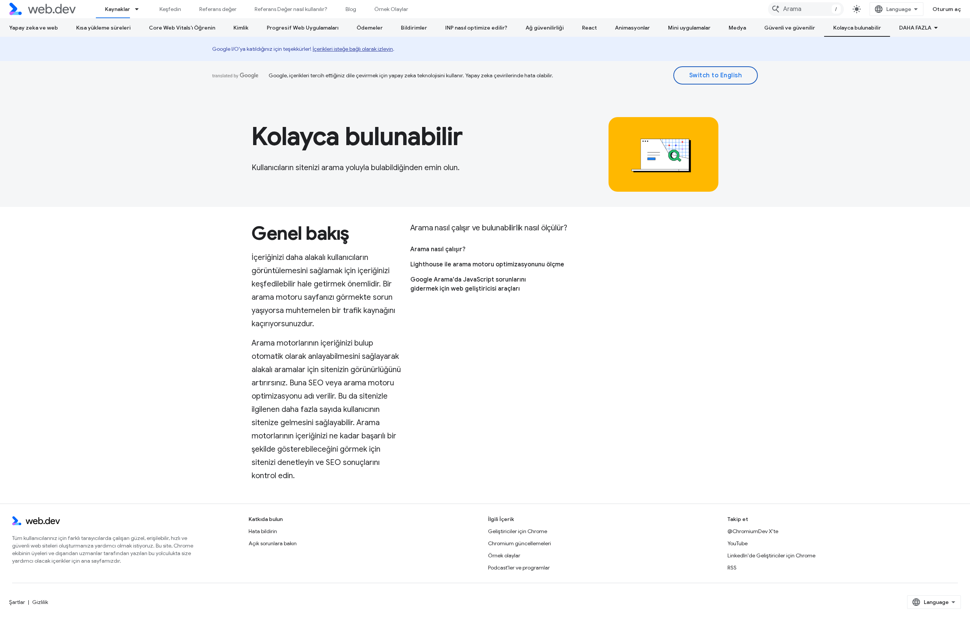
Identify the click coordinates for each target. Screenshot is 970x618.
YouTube (738, 543)
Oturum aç (946, 9)
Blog (351, 9)
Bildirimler (414, 27)
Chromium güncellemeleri (519, 543)
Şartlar (17, 602)
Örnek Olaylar (391, 9)
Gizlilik (40, 602)
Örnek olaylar (504, 555)
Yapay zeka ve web (33, 27)
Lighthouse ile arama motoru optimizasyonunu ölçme (487, 264)
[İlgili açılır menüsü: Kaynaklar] (140, 9)
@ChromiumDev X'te (753, 531)
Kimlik (241, 27)
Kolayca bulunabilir (857, 27)
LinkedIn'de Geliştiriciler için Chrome (771, 555)
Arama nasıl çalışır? (437, 249)
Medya (737, 27)
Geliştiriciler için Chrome (517, 531)
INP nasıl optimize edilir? (476, 27)
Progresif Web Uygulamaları (302, 27)
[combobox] (806, 9)
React (589, 27)
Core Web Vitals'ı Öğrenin (182, 27)
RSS (732, 567)
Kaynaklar (117, 9)
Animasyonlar (632, 27)
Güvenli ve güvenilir (789, 27)
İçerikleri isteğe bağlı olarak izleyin (353, 48)
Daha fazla (915, 27)
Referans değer (217, 9)
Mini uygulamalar (689, 27)
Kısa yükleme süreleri (103, 27)
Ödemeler (370, 27)
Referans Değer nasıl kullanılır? (291, 9)
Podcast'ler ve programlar (519, 567)
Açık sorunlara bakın (273, 543)
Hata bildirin (263, 531)
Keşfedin (170, 9)
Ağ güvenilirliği (545, 27)
